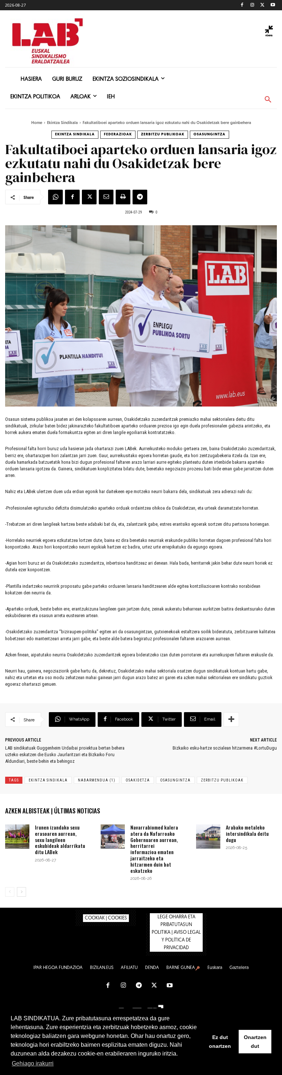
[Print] (123, 197)
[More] (231, 719)
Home (36, 123)
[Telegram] (140, 197)
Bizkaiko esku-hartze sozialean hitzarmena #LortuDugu (225, 748)
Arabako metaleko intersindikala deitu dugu (247, 833)
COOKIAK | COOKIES (106, 918)
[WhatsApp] (55, 197)
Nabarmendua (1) (96, 780)
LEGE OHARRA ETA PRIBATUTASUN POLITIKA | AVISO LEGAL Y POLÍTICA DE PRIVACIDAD (176, 932)
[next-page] (21, 892)
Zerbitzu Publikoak (162, 134)
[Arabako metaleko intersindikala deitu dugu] (208, 836)
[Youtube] (272, 5)
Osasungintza (209, 134)
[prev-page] (9, 892)
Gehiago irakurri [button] (33, 1063)
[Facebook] (242, 5)
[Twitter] (262, 5)
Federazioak (118, 134)
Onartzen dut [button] (255, 1041)
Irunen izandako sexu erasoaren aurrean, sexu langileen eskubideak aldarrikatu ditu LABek (60, 839)
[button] (268, 100)
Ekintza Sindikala (62, 123)
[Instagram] (252, 5)
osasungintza (175, 780)
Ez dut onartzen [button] (220, 1041)
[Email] (106, 197)
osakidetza (138, 780)
